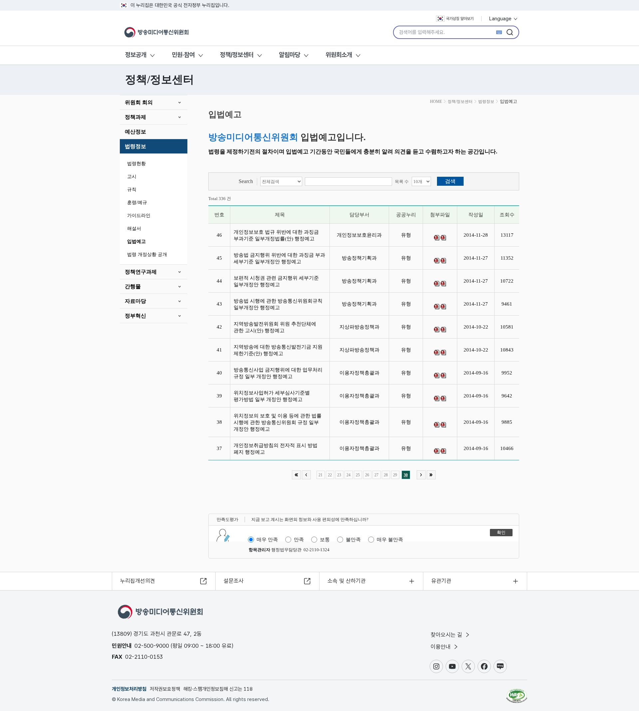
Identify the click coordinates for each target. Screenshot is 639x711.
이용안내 (441, 646)
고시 (131, 176)
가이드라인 (138, 215)
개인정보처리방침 (129, 689)
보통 (325, 539)
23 (339, 475)
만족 (299, 539)
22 (330, 475)
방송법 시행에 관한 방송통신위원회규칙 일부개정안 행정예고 (278, 304)
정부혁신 (135, 316)
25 (358, 475)
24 (348, 475)
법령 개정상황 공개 (147, 254)
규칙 (131, 189)
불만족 (353, 539)
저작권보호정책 (165, 689)
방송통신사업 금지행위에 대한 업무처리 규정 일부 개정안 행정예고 (278, 373)
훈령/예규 (137, 202)
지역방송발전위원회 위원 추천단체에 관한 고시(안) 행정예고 (275, 327)
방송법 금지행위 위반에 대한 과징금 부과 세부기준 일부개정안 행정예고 (279, 258)
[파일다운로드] (436, 237)
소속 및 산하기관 (346, 581)
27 (376, 475)
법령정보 (135, 146)
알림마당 (289, 55)
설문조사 (234, 581)
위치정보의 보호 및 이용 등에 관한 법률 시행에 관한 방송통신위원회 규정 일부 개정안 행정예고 (277, 422)
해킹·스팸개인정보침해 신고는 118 (218, 689)
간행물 (133, 286)
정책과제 (135, 117)
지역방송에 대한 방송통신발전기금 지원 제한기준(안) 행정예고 (278, 350)
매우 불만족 (390, 539)
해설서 (134, 228)
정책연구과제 (141, 272)
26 (367, 475)
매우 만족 (267, 539)
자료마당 (135, 301)
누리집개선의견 (137, 581)
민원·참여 (183, 55)
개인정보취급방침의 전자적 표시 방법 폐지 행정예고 (276, 449)
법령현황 (136, 163)
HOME (436, 101)
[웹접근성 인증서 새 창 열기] (516, 692)
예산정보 (135, 131)
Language (501, 19)
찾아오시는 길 (447, 634)
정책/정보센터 (237, 55)
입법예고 (136, 241)
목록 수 (402, 181)
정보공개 (135, 55)
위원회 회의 (139, 102)
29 (395, 475)
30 (406, 475)
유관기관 (441, 581)
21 (320, 475)
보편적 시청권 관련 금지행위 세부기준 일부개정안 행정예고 (276, 281)
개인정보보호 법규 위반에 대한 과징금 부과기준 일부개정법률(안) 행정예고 (276, 235)
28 (386, 475)
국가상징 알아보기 (460, 18)
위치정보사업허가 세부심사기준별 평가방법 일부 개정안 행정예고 (272, 396)
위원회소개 (338, 55)
